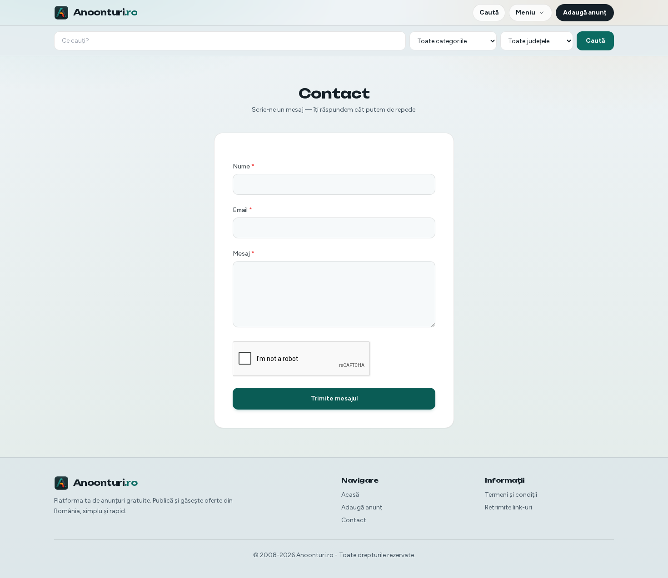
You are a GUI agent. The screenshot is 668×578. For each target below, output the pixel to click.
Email (242, 210)
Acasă (350, 495)
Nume (243, 166)
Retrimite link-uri (508, 507)
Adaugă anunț (585, 12)
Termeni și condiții (511, 495)
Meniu (525, 12)
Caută (489, 12)
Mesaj (243, 253)
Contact (353, 520)
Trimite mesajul (334, 398)
